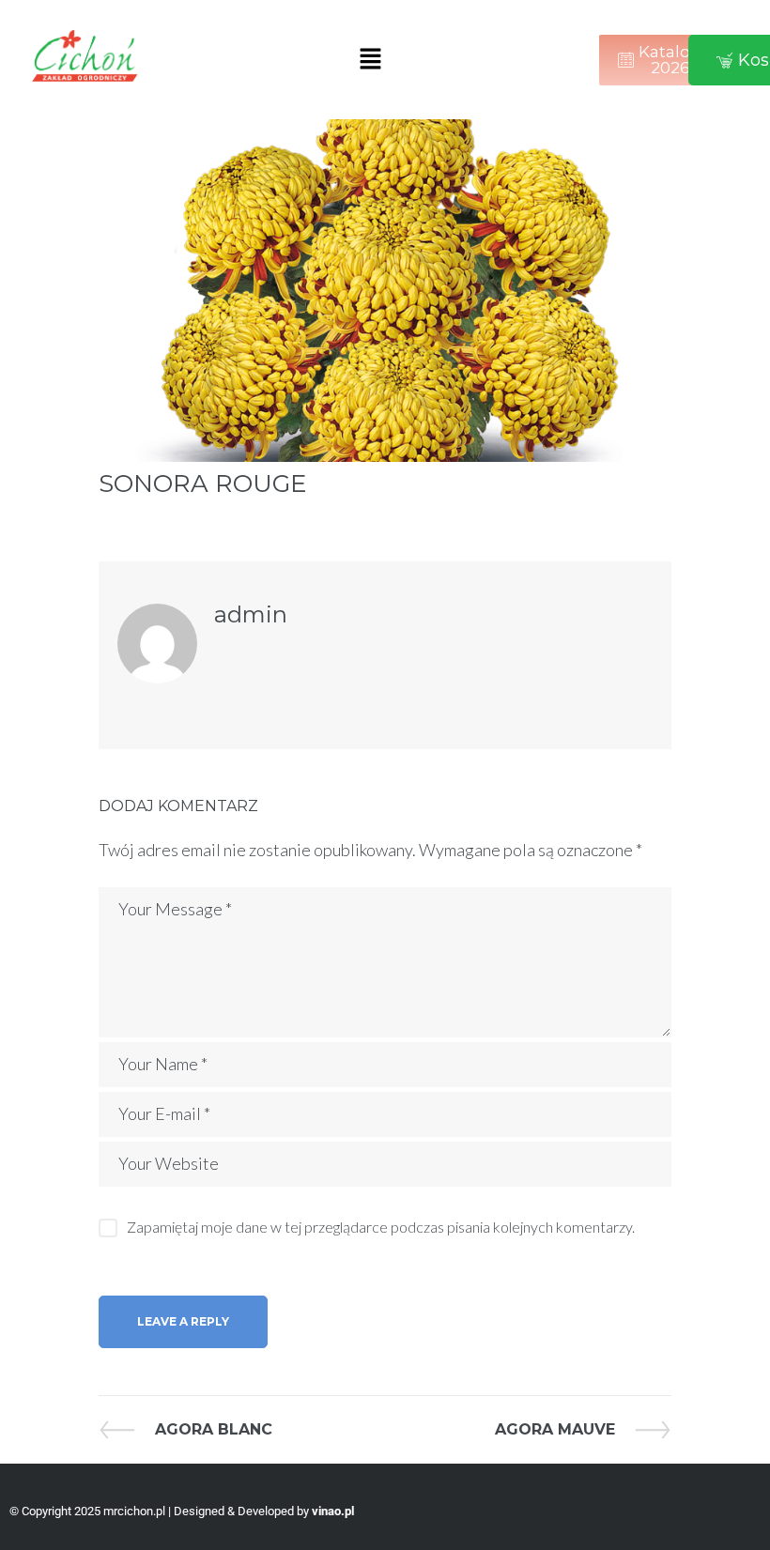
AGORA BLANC (213, 1429)
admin (250, 614)
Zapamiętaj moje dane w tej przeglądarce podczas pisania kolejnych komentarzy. (381, 1226)
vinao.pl (333, 1511)
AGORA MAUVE (555, 1429)
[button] (370, 59)
